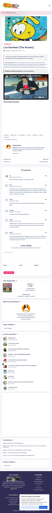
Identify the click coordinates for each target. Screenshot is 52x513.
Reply (46, 175)
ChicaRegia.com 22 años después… (24, 450)
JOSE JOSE (11, 376)
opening (41, 135)
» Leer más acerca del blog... (16, 487)
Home (3, 12)
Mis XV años (11, 371)
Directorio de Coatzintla (13, 504)
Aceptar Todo (43, 507)
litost (10, 185)
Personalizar (25, 507)
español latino (13, 135)
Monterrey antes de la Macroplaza (15, 443)
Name (5, 265)
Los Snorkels (34, 135)
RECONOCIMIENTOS (38, 481)
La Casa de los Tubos (13, 343)
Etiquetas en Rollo (13, 499)
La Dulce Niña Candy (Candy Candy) (17, 360)
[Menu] (49, 5)
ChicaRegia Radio (30, 288)
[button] (15, 153)
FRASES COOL (12, 338)
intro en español (22, 135)
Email (21, 265)
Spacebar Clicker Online (8, 450)
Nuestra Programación (30, 290)
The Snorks (6, 137)
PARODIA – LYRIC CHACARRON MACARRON (19, 354)
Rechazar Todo (34, 507)
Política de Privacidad (38, 489)
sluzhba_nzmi (6, 455)
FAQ (38, 485)
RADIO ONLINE (38, 483)
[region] (34, 502)
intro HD (28, 135)
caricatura (6, 135)
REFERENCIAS (38, 479)
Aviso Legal (38, 487)
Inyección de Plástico (13, 501)
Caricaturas (8, 44)
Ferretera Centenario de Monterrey (13, 497)
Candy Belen (16, 145)
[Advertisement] (26, 117)
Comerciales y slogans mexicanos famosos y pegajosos (22, 365)
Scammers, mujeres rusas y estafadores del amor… (21, 382)
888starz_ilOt (6, 452)
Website (36, 265)
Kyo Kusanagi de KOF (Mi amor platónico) (18, 349)
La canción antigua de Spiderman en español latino (22, 455)
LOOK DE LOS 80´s (13, 387)
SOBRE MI (38, 477)
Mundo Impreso (13, 503)
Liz (10, 175)
